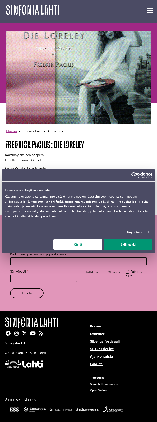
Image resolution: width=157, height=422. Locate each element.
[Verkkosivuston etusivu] (32, 11)
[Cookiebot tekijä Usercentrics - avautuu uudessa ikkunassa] (134, 175)
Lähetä (27, 293)
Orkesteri (97, 333)
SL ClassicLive (102, 349)
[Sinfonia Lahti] (47, 322)
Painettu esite (134, 274)
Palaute (96, 364)
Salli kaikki (128, 244)
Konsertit (97, 326)
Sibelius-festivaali (105, 341)
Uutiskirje (91, 272)
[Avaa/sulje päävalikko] (150, 10)
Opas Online (98, 390)
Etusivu (11, 131)
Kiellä (78, 244)
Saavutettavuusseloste (105, 384)
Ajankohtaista (101, 356)
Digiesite (113, 272)
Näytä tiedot (135, 232)
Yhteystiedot (15, 343)
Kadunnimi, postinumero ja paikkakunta (38, 254)
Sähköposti (19, 271)
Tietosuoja (97, 377)
